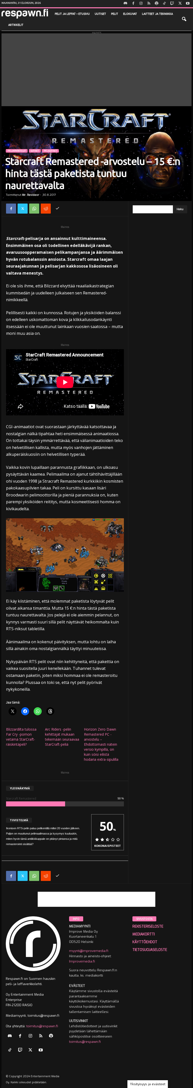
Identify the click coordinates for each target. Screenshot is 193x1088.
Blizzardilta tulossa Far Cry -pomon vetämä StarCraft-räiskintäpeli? (21, 737)
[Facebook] (133, 3)
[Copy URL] (57, 209)
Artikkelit (15, 24)
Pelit (114, 13)
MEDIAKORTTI (143, 934)
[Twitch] (172, 3)
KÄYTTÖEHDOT (144, 942)
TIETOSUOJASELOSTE (149, 949)
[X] (180, 3)
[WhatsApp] (34, 209)
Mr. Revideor (30, 195)
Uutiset (100, 13)
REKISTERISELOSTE (147, 926)
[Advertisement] (96, 68)
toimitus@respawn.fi (42, 1026)
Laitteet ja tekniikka (157, 13)
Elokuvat (130, 13)
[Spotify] (157, 3)
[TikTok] (164, 3)
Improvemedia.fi (82, 961)
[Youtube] (188, 3)
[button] (183, 19)
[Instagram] (141, 3)
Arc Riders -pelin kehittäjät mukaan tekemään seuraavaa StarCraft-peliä (62, 737)
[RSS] (149, 3)
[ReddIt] (46, 209)
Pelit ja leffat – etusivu (72, 13)
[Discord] (125, 3)
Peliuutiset (50, 150)
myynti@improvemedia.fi (88, 951)
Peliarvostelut (17, 150)
